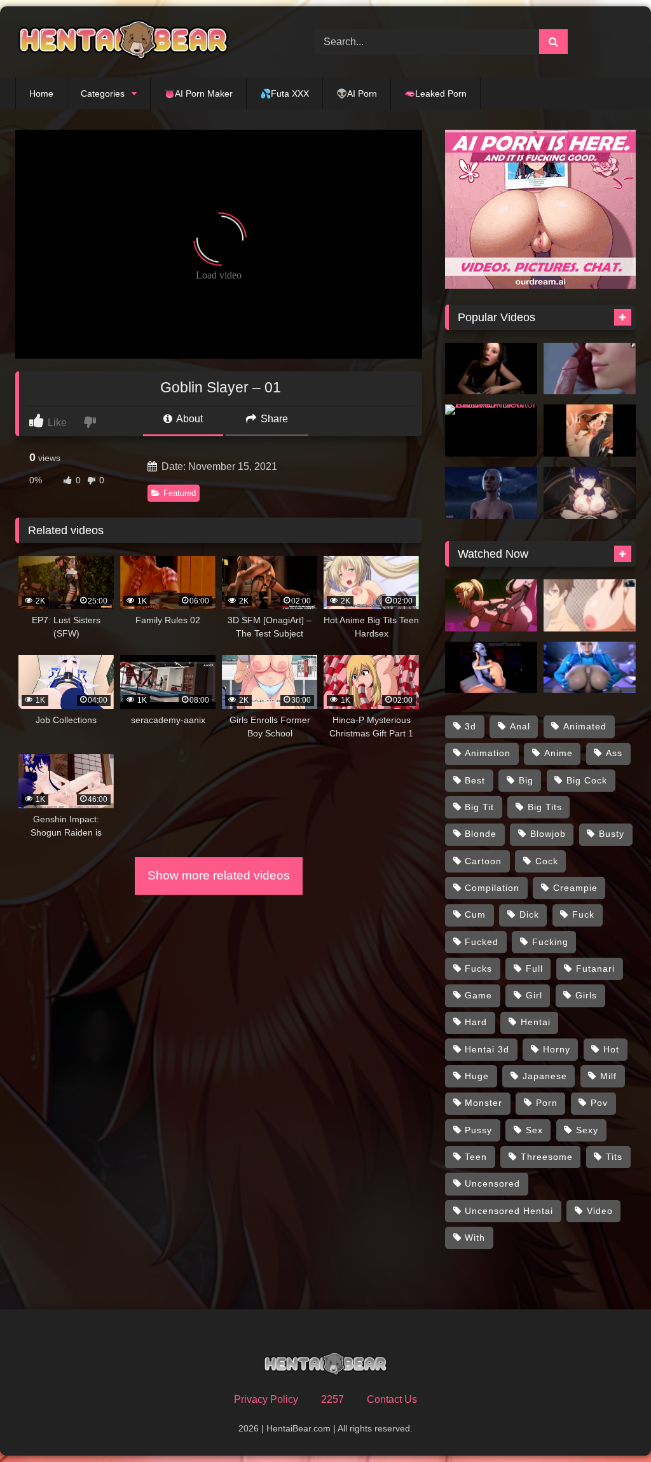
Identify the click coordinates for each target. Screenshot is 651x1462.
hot (611, 1049)
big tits (545, 807)
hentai (536, 1022)
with (475, 1237)
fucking (550, 942)
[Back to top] (612, 1424)
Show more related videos (218, 875)
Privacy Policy (266, 1399)
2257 (332, 1399)
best (475, 780)
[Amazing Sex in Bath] (590, 605)
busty (611, 834)
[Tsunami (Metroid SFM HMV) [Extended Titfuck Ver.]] (590, 668)
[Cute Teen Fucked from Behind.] (491, 369)
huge (477, 1076)
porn (547, 1103)
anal (520, 726)
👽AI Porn (356, 93)
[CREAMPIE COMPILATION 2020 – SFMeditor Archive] (491, 430)
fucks (478, 968)
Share (273, 418)
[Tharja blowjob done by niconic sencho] (590, 430)
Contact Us (392, 1399)
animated (584, 726)
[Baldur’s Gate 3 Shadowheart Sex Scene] (491, 493)
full (534, 968)
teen (476, 1157)
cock (546, 861)
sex (534, 1130)
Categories (103, 93)
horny (556, 1049)
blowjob (548, 834)
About (188, 418)
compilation (492, 888)
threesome (547, 1157)
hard (476, 1022)
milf (608, 1076)
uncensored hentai (509, 1211)
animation (488, 753)
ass (614, 753)
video (600, 1211)
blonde (481, 834)
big (526, 780)
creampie (575, 888)
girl (534, 995)
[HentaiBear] (145, 42)
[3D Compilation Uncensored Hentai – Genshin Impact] (590, 493)
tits (614, 1157)
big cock (586, 780)
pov (599, 1103)
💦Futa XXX (284, 93)
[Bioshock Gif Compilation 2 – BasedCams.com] (491, 668)
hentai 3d (487, 1049)
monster (483, 1103)
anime (558, 753)
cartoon (483, 861)
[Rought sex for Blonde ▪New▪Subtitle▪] (491, 605)
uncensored (492, 1183)
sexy (587, 1130)
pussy (478, 1130)
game (478, 995)
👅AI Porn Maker (198, 93)
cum (475, 914)
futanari (595, 968)
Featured (179, 493)
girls (586, 995)
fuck (583, 914)
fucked (481, 942)
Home (41, 93)
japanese (545, 1076)
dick (529, 914)
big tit (479, 807)
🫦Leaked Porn (435, 93)
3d (470, 726)
